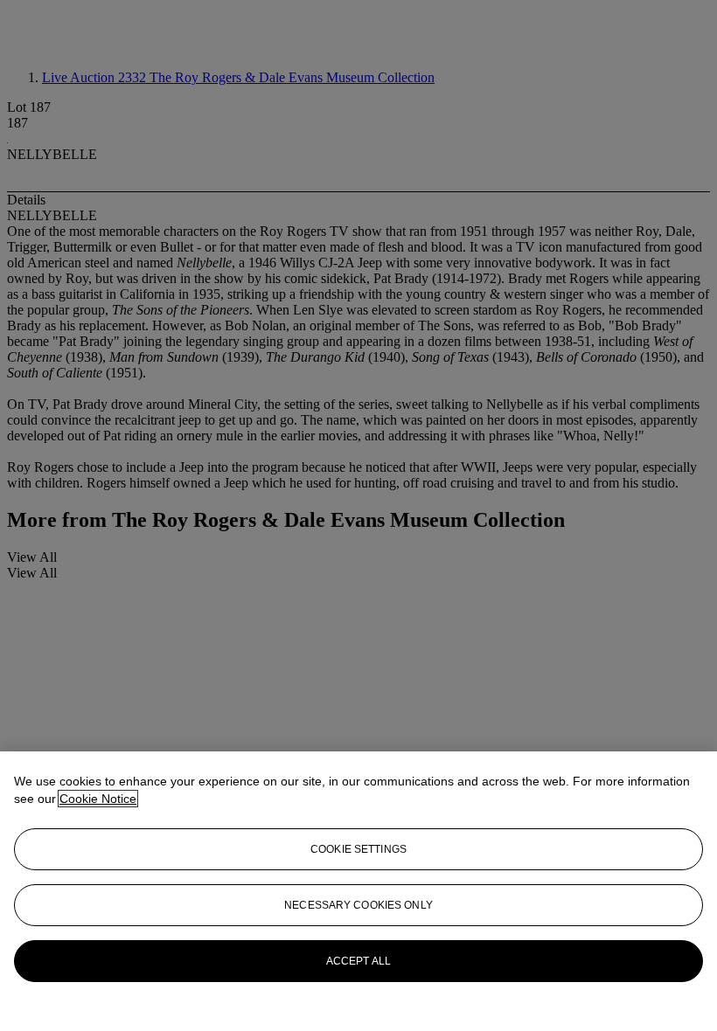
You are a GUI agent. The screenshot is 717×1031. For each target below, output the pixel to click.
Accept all (358, 961)
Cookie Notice (97, 799)
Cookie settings (358, 849)
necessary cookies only (358, 905)
